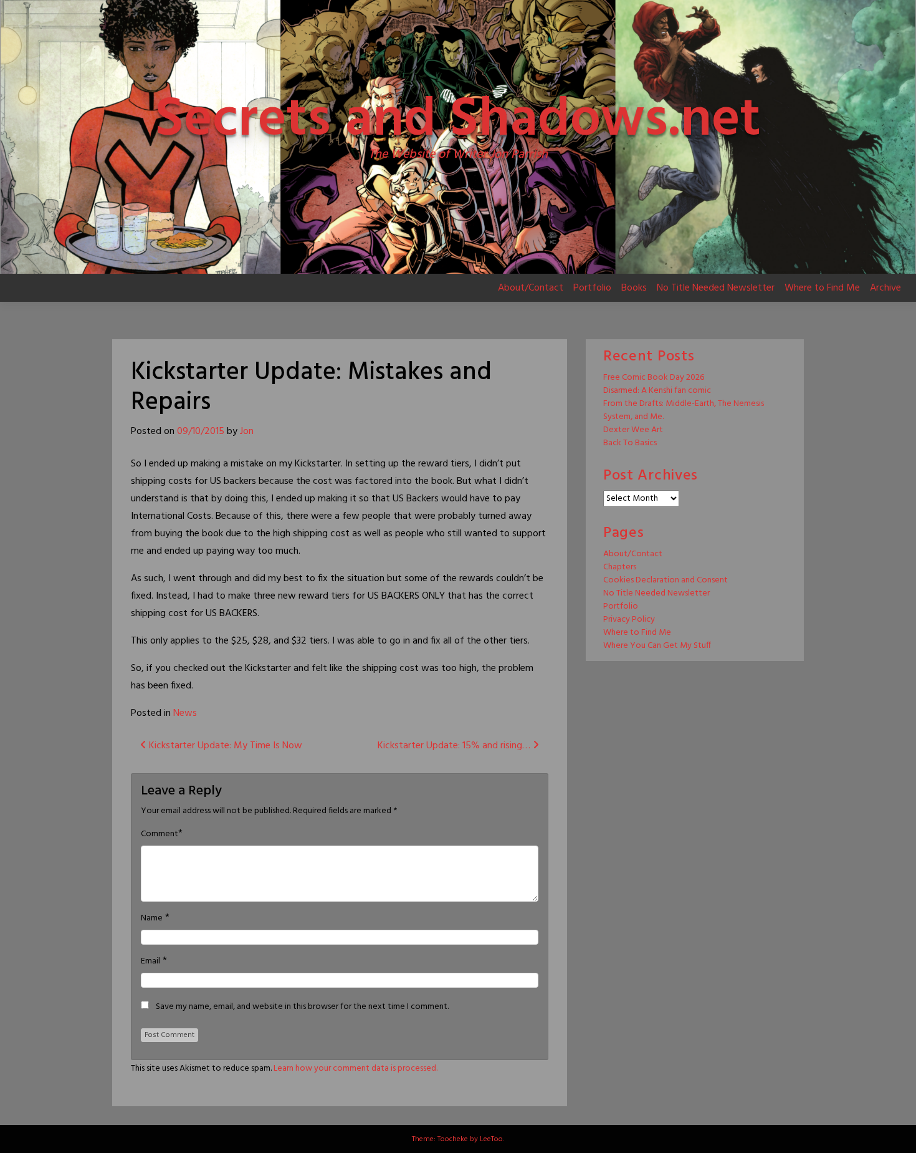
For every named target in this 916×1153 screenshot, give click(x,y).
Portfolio (592, 288)
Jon (247, 431)
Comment (159, 834)
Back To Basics (630, 443)
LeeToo (491, 1139)
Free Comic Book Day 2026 (653, 377)
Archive (885, 288)
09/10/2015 (200, 431)
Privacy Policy (629, 619)
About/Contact (530, 288)
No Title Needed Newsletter (716, 288)
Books (634, 288)
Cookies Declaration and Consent (665, 580)
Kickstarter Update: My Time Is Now (224, 746)
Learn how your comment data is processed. (355, 1068)
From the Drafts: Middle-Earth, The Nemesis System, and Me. (683, 410)
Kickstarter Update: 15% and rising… (455, 746)
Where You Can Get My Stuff (657, 646)
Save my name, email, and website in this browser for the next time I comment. (302, 1007)
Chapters (619, 567)
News (185, 713)
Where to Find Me (822, 288)
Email (150, 961)
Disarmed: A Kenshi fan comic (657, 391)
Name (152, 918)
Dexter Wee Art (633, 430)
